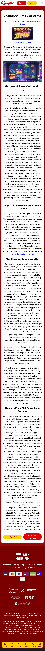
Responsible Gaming (11, 565)
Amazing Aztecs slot (18, 251)
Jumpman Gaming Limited (29, 621)
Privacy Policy (15, 567)
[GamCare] (13, 590)
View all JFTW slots (33, 529)
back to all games (32, 536)
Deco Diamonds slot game (22, 254)
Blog (24, 567)
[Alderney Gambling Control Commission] (22, 603)
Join (32, 3)
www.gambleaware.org (12, 615)
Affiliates (31, 567)
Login (21, 3)
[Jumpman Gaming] (22, 559)
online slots (24, 95)
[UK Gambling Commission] (16, 597)
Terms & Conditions (34, 565)
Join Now (18, 42)
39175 (30, 625)
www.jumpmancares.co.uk (32, 615)
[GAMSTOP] (32, 590)
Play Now (27, 42)
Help (22, 565)
